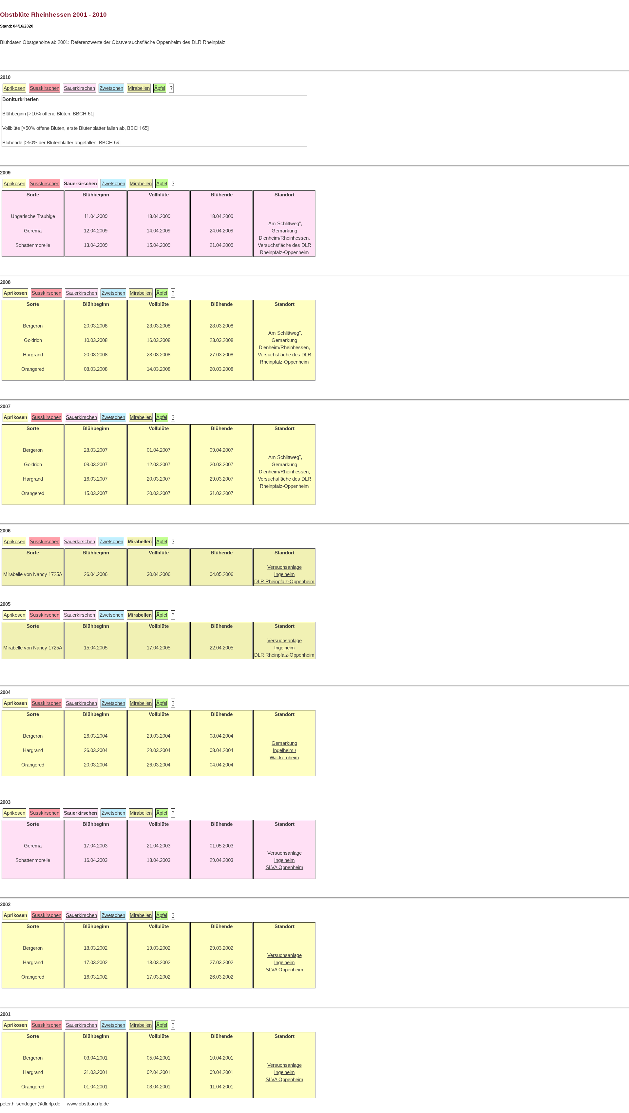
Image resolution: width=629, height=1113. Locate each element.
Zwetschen (111, 88)
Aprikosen (14, 88)
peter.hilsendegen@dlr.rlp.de (30, 1103)
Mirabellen (139, 88)
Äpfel (159, 88)
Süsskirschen (44, 88)
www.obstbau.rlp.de (88, 1103)
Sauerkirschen (79, 88)
